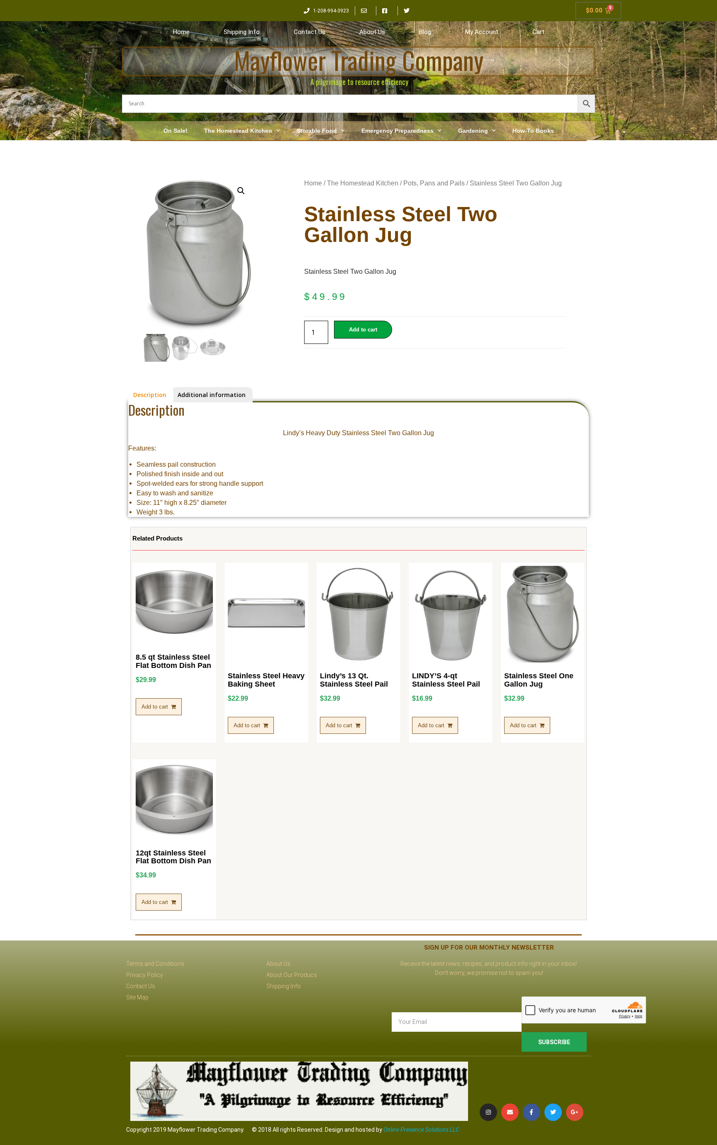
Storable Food (317, 130)
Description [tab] (149, 395)
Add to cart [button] (154, 707)
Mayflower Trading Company (358, 60)
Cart (538, 32)
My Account (481, 32)
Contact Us (309, 32)
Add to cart (363, 329)
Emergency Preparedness (397, 130)
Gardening (473, 130)
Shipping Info (242, 32)
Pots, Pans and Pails (434, 183)
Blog (425, 32)
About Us (372, 32)
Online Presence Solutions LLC (421, 1129)
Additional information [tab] (212, 395)
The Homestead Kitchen (238, 130)
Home (181, 32)
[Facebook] (531, 1112)
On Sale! (175, 130)
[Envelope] (510, 1112)
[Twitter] (553, 1112)
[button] (241, 190)
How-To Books (533, 130)
